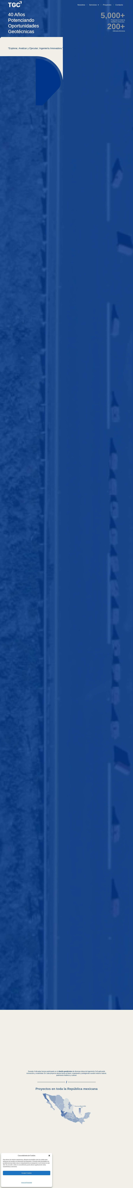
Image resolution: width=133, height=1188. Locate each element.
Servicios (93, 5)
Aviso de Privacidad (26, 1182)
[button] (49, 1156)
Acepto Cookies (27, 1173)
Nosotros (81, 5)
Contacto (119, 5)
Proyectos (107, 5)
